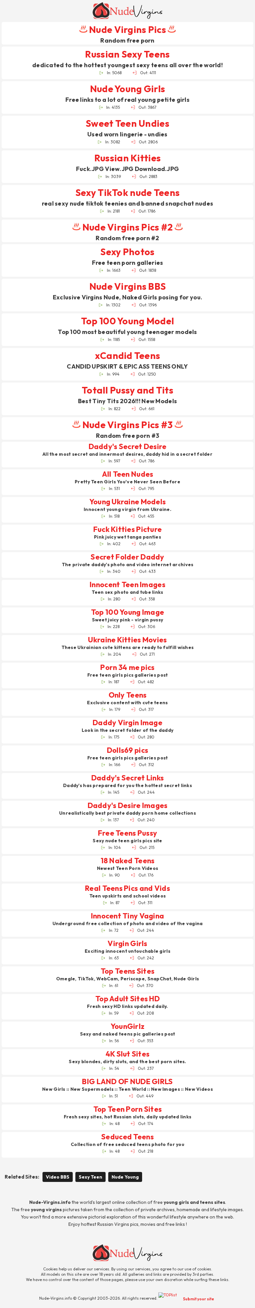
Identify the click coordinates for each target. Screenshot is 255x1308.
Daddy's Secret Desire (128, 446)
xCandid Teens (127, 355)
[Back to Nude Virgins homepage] (127, 1252)
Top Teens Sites (127, 971)
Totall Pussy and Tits (127, 390)
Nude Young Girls (127, 88)
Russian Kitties (127, 158)
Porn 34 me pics (127, 667)
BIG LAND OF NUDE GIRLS (127, 1081)
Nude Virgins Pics (127, 29)
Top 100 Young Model (127, 321)
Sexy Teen (90, 1177)
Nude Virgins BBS (127, 286)
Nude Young (125, 1177)
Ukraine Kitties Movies (127, 639)
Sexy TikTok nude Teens (127, 192)
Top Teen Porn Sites (127, 1109)
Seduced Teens (127, 1136)
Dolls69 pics (127, 750)
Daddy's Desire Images (128, 805)
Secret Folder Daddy (127, 557)
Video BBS (57, 1177)
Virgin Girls (127, 943)
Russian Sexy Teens (127, 54)
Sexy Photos (127, 251)
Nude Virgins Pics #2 (127, 227)
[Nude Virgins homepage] (127, 10)
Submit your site (198, 1298)
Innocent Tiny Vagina (127, 915)
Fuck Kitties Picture (127, 529)
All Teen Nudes (127, 474)
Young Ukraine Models (127, 501)
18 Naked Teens (128, 860)
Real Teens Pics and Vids (127, 888)
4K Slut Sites (128, 1054)
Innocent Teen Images (127, 584)
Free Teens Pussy (127, 833)
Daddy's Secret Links (127, 777)
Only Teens (128, 695)
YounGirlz (128, 1026)
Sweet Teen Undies (127, 123)
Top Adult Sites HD (127, 998)
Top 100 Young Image (127, 612)
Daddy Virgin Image (127, 722)
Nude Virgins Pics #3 (127, 424)
